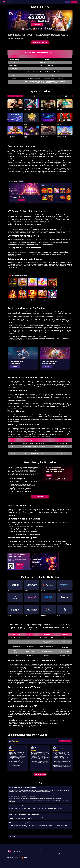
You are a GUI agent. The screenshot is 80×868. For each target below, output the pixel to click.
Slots (64, 95)
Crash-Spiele (47, 95)
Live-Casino (30, 95)
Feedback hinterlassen (65, 740)
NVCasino (60, 857)
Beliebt (14, 95)
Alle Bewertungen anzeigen (40, 774)
